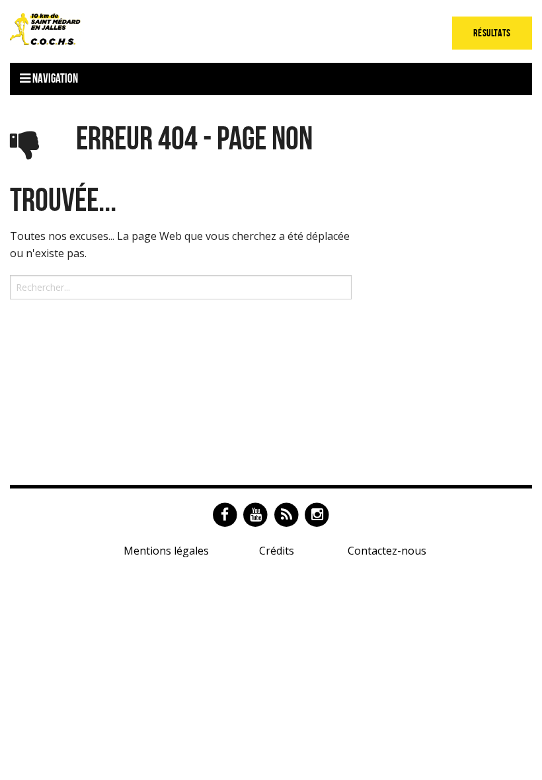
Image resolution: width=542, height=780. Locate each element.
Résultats (492, 32)
